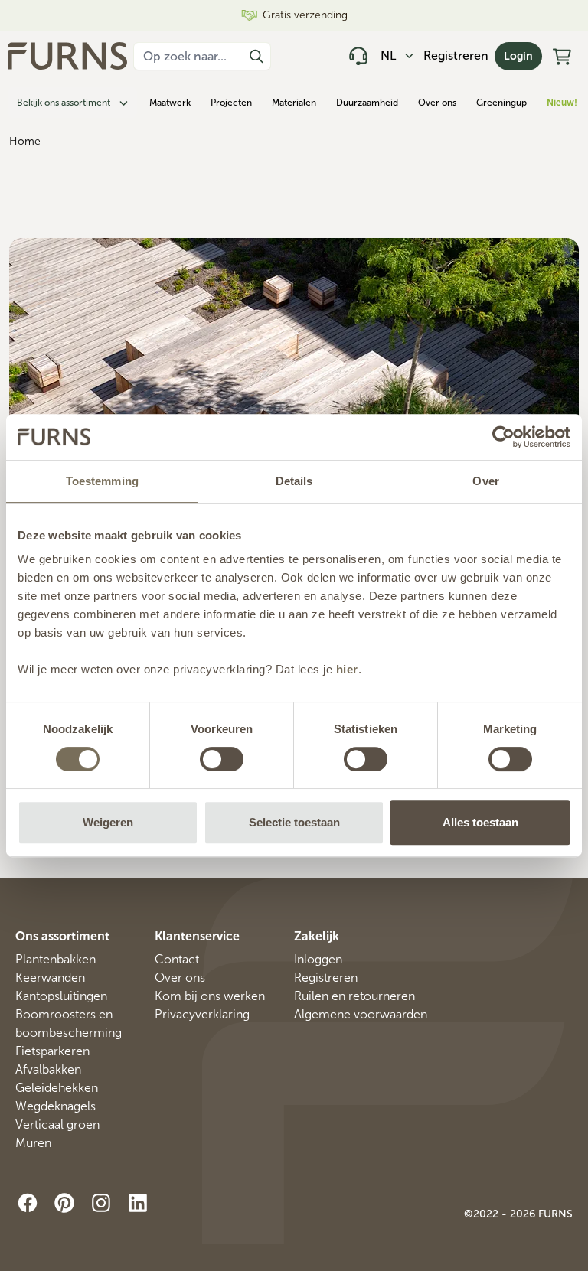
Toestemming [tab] (102, 480)
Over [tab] (485, 480)
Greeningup (501, 102)
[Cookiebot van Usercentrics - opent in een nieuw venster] (503, 436)
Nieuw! (562, 102)
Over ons (437, 102)
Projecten (231, 102)
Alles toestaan (480, 822)
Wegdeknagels (55, 1106)
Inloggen (318, 959)
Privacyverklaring (202, 1014)
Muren (33, 1143)
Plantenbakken (55, 959)
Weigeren (108, 822)
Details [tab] (294, 480)
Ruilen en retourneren (354, 996)
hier (347, 669)
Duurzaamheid (367, 102)
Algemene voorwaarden (360, 1014)
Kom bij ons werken (210, 996)
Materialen (294, 102)
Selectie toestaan (294, 822)
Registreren (455, 55)
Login (518, 56)
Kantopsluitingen (61, 996)
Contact (177, 959)
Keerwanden (50, 977)
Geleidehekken (56, 1087)
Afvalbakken (48, 1069)
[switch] (221, 759)
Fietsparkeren (52, 1051)
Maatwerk (170, 102)
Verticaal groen (57, 1124)
